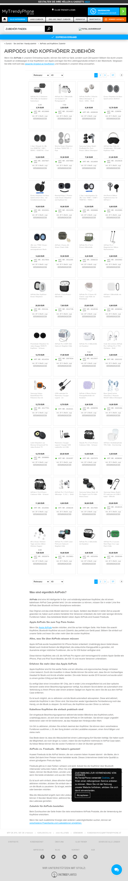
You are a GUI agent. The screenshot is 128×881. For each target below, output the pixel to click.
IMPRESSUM (38, 850)
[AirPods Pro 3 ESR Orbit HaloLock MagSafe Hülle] (64, 341)
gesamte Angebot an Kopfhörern (39, 63)
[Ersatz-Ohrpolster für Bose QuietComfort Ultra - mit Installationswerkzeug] (40, 192)
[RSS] (64, 857)
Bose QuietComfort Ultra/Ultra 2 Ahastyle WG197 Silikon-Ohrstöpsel (113, 396)
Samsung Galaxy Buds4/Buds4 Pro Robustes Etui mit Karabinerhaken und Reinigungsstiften (37, 398)
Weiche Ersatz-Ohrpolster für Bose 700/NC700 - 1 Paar (64, 148)
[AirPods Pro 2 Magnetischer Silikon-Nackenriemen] (113, 242)
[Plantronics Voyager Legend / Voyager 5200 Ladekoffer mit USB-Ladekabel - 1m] (64, 440)
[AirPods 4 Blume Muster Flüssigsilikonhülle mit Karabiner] (89, 390)
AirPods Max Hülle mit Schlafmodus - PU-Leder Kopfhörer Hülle (112, 148)
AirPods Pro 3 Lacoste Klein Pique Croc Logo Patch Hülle (111, 544)
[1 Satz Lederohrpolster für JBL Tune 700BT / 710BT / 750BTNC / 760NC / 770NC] (89, 192)
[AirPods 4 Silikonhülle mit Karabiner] (113, 291)
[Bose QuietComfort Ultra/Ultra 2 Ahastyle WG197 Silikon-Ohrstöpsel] (113, 390)
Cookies (106, 777)
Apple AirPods (45, 627)
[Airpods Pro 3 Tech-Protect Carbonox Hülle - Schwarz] (89, 440)
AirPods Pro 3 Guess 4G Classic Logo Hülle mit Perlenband (87, 297)
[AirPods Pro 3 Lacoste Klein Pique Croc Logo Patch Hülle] (113, 539)
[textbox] (28, 29)
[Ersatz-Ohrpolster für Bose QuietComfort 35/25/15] (113, 93)
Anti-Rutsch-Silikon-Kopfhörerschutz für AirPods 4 (110, 198)
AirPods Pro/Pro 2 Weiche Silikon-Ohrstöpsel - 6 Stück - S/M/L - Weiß (88, 99)
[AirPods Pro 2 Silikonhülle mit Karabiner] (89, 539)
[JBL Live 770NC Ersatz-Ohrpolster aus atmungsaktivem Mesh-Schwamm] (40, 242)
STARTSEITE (13, 842)
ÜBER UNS (59, 842)
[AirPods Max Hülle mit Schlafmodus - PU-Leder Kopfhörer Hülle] (113, 143)
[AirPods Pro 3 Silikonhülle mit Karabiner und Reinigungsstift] (64, 93)
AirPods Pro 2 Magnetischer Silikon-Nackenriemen (111, 247)
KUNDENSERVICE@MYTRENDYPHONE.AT (104, 833)
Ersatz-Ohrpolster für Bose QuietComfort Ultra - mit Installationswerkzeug (39, 198)
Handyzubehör (36, 19)
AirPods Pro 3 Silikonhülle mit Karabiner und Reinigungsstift (63, 99)
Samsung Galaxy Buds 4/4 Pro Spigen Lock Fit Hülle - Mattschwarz (88, 494)
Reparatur (80, 19)
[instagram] (86, 857)
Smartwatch (94, 19)
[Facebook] (42, 857)
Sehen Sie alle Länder (109, 842)
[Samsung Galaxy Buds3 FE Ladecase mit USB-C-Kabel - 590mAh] (113, 489)
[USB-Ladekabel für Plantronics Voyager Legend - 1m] (64, 390)
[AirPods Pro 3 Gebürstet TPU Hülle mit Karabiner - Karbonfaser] (40, 93)
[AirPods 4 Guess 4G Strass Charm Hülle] (64, 242)
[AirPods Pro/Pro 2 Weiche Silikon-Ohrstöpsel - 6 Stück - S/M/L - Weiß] (89, 93)
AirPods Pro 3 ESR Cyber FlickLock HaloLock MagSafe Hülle (64, 544)
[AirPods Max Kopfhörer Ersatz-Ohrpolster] (40, 291)
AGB (93, 850)
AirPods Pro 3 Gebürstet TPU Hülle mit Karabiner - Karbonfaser (39, 99)
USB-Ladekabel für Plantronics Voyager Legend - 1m (62, 396)
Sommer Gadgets (116, 19)
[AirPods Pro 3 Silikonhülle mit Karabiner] (89, 341)
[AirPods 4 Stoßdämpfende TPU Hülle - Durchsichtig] (113, 440)
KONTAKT (76, 850)
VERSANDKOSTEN (40, 118)
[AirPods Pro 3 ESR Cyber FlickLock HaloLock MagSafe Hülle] (64, 539)
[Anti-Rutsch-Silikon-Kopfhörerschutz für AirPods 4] (113, 192)
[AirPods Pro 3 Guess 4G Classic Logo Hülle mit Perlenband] (89, 291)
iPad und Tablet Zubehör (59, 19)
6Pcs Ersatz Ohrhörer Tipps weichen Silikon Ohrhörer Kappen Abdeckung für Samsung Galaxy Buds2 (39, 546)
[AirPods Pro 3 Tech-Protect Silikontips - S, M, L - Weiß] (64, 489)
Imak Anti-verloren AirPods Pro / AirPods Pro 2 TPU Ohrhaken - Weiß (113, 346)
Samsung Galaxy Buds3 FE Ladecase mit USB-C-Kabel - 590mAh (112, 494)
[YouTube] (75, 857)
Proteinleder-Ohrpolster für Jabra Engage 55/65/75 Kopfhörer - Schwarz (39, 346)
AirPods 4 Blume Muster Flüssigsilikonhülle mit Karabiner (87, 396)
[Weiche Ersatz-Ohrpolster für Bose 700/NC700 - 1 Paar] (64, 143)
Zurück (9, 44)
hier (87, 2)
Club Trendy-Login (64, 9)
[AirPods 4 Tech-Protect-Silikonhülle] (64, 291)
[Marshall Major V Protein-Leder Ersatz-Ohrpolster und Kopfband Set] (64, 192)
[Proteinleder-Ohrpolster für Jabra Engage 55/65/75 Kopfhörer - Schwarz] (40, 341)
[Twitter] (53, 857)
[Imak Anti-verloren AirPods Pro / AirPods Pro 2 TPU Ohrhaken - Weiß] (113, 341)
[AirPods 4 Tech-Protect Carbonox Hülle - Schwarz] (40, 489)
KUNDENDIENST (36, 842)
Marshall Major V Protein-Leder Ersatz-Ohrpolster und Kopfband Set (63, 198)
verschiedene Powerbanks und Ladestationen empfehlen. (56, 822)
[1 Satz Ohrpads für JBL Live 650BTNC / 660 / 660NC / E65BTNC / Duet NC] (40, 143)
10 (113, 75)
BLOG (57, 850)
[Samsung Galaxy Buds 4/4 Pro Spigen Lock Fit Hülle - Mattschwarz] (89, 489)
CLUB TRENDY (81, 842)
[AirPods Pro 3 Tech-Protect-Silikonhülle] (89, 242)
